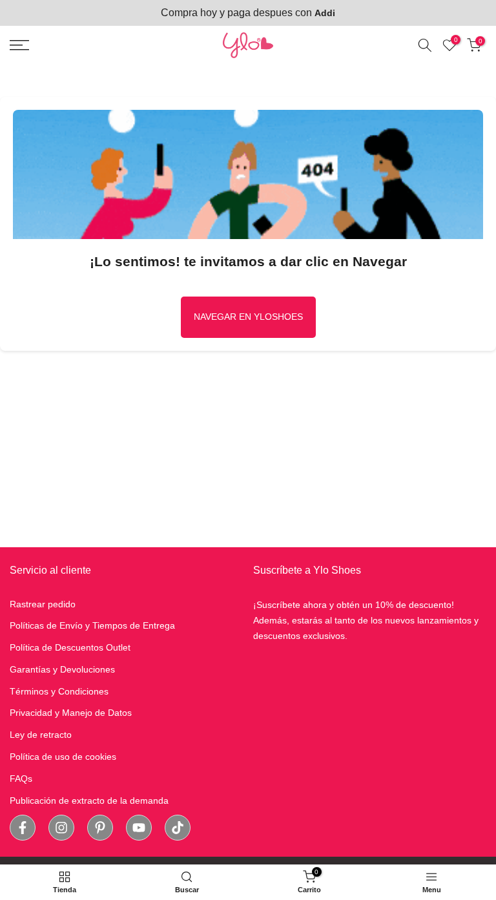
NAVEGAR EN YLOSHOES (248, 316)
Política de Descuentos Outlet (70, 647)
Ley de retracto (41, 734)
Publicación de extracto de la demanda (89, 800)
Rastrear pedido (43, 604)
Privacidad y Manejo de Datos (71, 712)
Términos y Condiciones (59, 691)
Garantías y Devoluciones (62, 669)
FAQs (21, 778)
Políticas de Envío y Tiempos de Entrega (92, 625)
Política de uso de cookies (63, 756)
